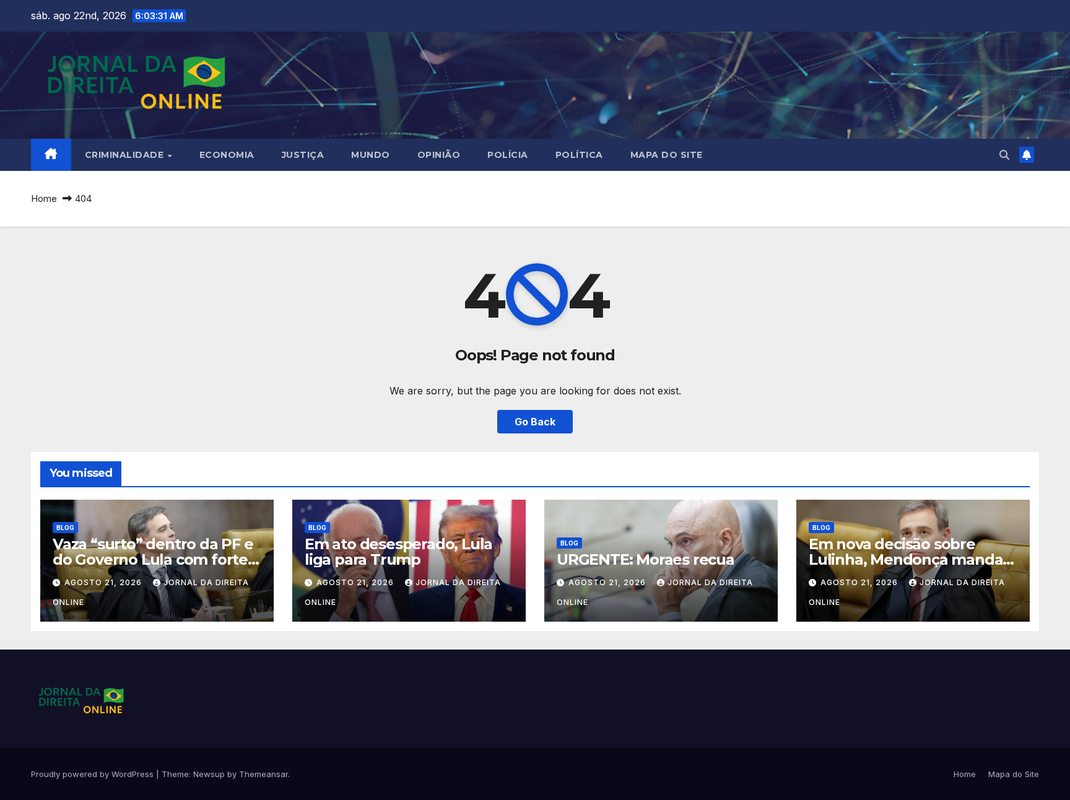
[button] (1004, 155)
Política (579, 154)
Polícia (507, 154)
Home (44, 198)
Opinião (439, 154)
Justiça (303, 154)
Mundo (370, 154)
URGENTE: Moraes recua (645, 559)
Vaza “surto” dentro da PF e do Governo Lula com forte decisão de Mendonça (153, 559)
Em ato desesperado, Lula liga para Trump (398, 551)
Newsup (209, 774)
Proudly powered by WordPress (93, 774)
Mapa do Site (666, 154)
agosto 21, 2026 (104, 582)
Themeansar (263, 774)
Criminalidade (126, 154)
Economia (226, 154)
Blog (65, 527)
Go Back (535, 421)
